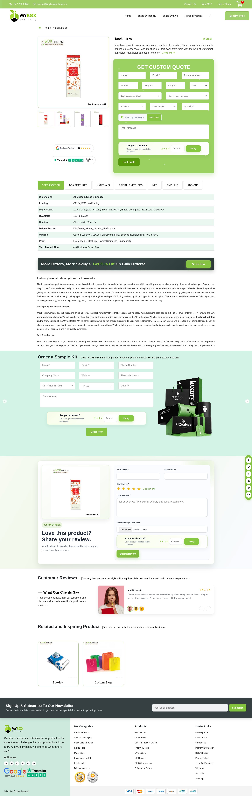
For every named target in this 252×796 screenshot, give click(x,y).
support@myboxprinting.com (52, 4)
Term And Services (204, 763)
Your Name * (122, 469)
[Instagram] (248, 488)
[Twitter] (248, 467)
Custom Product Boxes (146, 743)
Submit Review (128, 554)
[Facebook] (248, 460)
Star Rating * (123, 484)
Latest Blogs (224, 4)
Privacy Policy (201, 758)
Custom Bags (103, 682)
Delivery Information (204, 748)
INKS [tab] (154, 185)
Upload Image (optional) (129, 522)
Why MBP (207, 4)
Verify (193, 148)
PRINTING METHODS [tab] (131, 185)
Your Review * (123, 495)
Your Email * (170, 469)
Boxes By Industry (147, 16)
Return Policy (201, 753)
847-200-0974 (21, 4)
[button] (247, 401)
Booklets (58, 682)
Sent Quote (129, 162)
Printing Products (194, 16)
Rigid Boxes (79, 748)
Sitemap (199, 778)
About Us (199, 773)
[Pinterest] (248, 474)
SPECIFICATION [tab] (51, 185)
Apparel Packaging (83, 737)
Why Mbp (199, 768)
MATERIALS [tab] (103, 185)
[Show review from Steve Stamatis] (135, 608)
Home (128, 16)
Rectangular (80, 763)
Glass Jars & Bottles (83, 743)
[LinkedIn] (248, 481)
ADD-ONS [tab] (193, 185)
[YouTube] (248, 495)
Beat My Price (237, 16)
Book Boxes (140, 732)
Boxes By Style (170, 16)
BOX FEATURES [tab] (78, 185)
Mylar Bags (79, 753)
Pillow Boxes (141, 737)
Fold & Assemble (82, 768)
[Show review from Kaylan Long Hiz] (141, 608)
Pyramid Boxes (142, 748)
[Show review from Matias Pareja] (130, 609)
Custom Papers (81, 732)
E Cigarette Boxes (143, 768)
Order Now (198, 264)
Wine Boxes (140, 753)
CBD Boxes (140, 758)
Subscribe (237, 708)
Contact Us (190, 4)
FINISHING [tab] (172, 185)
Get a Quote (201, 737)
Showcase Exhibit (82, 758)
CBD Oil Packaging (143, 763)
